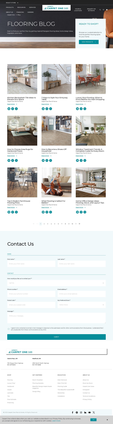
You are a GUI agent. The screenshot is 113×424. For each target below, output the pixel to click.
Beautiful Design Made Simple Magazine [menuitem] (42, 387)
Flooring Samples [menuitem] (38, 383)
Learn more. (56, 421)
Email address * (62, 289)
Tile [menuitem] (8, 396)
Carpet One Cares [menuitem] (88, 386)
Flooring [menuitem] (10, 380)
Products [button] (10, 7)
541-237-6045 (11, 365)
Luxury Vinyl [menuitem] (11, 383)
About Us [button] (9, 12)
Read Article (11, 104)
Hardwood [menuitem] (10, 386)
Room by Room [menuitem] (88, 383)
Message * (10, 311)
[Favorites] (103, 10)
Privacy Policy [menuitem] (87, 399)
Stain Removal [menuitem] (62, 380)
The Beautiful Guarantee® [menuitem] (66, 389)
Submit (56, 337)
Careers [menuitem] (30, 12)
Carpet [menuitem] (9, 389)
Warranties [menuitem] (61, 393)
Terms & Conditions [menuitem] (89, 396)
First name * (11, 259)
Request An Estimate (91, 9)
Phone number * (12, 289)
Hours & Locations (78, 9)
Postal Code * (11, 300)
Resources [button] (21, 7)
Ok (93, 419)
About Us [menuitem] (86, 380)
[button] (100, 10)
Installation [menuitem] (61, 396)
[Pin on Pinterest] (9, 108)
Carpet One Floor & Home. (16, 412)
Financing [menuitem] (20, 12)
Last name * (61, 259)
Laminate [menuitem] (10, 393)
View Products (87, 42)
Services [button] (32, 7)
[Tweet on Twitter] (16, 108)
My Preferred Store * (64, 300)
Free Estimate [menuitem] (11, 399)
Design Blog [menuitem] (36, 391)
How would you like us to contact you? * (19, 278)
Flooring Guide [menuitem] (62, 386)
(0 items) (106, 9)
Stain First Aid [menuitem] (62, 383)
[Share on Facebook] (12, 108)
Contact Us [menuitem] (86, 393)
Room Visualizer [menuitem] (37, 380)
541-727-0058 (36, 365)
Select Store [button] (11, 3)
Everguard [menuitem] (86, 389)
